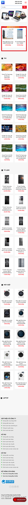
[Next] (24, 15)
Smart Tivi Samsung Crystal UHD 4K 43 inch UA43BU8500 (21, 156)
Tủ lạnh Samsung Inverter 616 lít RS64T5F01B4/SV (7, 188)
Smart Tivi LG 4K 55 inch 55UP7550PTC (21, 136)
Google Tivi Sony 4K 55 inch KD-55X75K (21, 75)
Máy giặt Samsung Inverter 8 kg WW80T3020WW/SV (7, 363)
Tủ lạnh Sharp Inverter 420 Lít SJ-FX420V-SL (21, 250)
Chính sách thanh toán (8, 441)
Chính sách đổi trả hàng (9, 446)
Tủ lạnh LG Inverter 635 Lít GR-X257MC (7, 249)
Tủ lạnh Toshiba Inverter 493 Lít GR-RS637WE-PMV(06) (21, 188)
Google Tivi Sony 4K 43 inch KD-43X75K (7, 136)
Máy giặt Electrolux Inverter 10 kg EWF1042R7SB (7, 343)
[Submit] (24, 7)
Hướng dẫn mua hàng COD (9, 420)
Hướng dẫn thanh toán (8, 423)
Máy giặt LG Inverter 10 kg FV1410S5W (21, 301)
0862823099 (8, 498)
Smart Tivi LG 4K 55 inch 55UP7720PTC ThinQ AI (7, 156)
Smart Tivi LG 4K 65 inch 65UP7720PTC (21, 96)
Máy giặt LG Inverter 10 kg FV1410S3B (7, 321)
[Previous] (3, 15)
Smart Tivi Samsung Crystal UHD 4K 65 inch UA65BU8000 (7, 116)
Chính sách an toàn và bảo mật (10, 448)
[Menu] (25, 2)
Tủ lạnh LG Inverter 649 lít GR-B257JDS (7, 228)
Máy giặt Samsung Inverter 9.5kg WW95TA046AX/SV (7, 384)
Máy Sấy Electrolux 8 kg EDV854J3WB (21, 383)
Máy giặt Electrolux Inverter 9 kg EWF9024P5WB (21, 322)
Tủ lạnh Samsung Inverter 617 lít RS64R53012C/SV (7, 208)
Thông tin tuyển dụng (8, 428)
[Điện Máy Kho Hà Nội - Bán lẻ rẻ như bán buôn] (3, 2)
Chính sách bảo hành (8, 430)
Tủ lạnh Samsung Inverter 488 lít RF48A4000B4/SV (21, 229)
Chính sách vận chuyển (8, 444)
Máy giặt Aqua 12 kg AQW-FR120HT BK (8, 42)
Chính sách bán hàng (8, 439)
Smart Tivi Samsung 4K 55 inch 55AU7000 (7, 76)
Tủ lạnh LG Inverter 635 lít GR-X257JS (21, 207)
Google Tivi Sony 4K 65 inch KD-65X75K (7, 96)
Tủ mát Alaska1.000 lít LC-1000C (20, 42)
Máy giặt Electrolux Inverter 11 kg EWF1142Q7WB (21, 343)
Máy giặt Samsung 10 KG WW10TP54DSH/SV (21, 363)
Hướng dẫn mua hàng (8, 436)
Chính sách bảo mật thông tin (10, 425)
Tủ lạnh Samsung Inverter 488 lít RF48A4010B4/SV (7, 271)
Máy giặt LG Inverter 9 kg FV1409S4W (7, 301)
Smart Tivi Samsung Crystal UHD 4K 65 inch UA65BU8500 (21, 116)
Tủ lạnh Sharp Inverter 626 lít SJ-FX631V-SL (21, 271)
